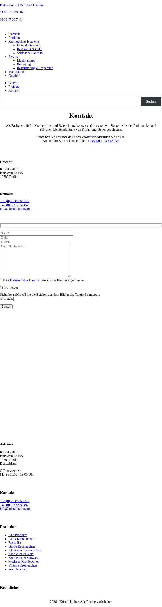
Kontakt (13, 90)
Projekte (13, 86)
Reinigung (24, 64)
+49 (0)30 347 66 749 (104, 141)
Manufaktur (16, 72)
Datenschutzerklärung (24, 280)
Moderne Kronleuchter (23, 561)
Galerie (13, 83)
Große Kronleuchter (21, 546)
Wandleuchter (17, 569)
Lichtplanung (26, 60)
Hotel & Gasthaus (29, 45)
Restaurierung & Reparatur (35, 68)
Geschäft (14, 75)
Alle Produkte (17, 535)
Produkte (14, 37)
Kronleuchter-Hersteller (24, 41)
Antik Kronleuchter (21, 539)
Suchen (151, 101)
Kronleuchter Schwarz (23, 558)
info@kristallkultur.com (15, 208)
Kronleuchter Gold (21, 554)
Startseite (14, 34)
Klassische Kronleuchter (24, 550)
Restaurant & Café (29, 49)
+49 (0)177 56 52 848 (14, 205)
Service (13, 56)
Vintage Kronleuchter (22, 565)
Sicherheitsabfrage (12, 294)
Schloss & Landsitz (30, 53)
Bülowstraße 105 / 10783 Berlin (21, 5)
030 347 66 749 (10, 19)
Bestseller (14, 542)
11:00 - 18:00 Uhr (12, 12)
